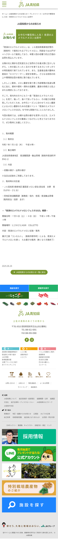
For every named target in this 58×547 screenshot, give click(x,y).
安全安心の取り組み (9, 354)
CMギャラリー (11, 425)
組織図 (52, 398)
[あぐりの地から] (29, 470)
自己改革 (7, 417)
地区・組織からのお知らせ (22, 414)
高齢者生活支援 (44, 357)
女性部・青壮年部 (48, 417)
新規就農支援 (6, 359)
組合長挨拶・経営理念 (26, 398)
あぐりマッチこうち (9, 364)
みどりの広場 (45, 414)
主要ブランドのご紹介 (9, 362)
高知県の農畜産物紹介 (9, 352)
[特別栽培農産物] (29, 487)
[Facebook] (26, 339)
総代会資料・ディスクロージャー (22, 402)
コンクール (42, 364)
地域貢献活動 (17, 417)
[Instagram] (31, 339)
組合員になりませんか (32, 417)
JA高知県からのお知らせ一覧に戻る (30, 272)
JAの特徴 (5, 357)
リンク (49, 425)
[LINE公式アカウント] (29, 453)
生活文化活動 (43, 359)
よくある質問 (44, 383)
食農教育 (42, 354)
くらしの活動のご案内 (46, 352)
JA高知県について (10, 398)
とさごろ (23, 357)
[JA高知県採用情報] (29, 436)
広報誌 (36, 414)
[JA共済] (48, 375)
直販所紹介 (24, 354)
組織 (5, 395)
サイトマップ (22, 387)
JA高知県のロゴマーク (44, 402)
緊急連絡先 (32, 383)
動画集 (20, 425)
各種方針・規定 (40, 425)
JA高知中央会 (9, 406)
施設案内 (34, 387)
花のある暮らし (44, 362)
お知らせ (22, 383)
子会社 (6, 402)
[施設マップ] (29, 505)
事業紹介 (7, 414)
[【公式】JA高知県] (29, 4)
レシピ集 (23, 352)
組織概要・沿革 (42, 398)
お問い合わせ (10, 383)
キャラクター (28, 425)
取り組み (7, 410)
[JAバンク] (11, 375)
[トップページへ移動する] (29, 313)
